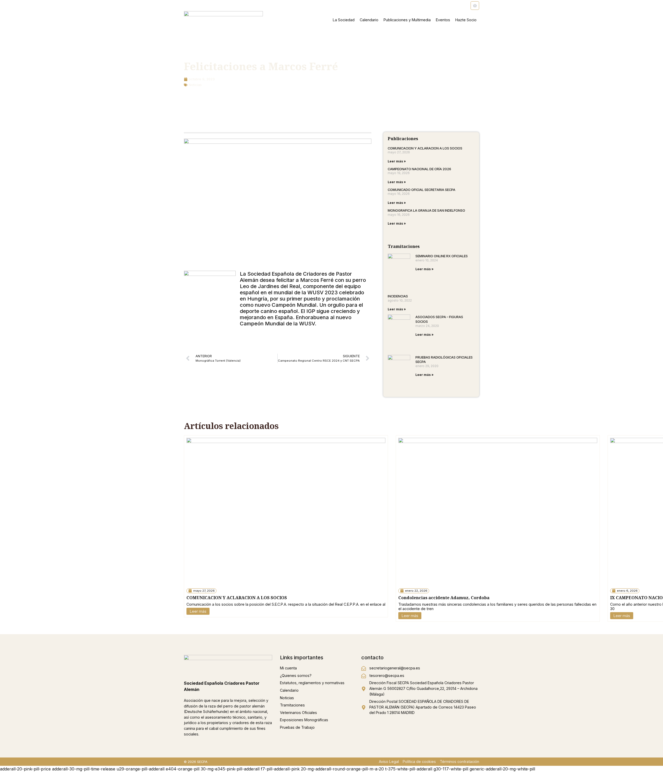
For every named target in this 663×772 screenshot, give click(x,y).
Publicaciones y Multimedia (407, 20)
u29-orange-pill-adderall (140, 768)
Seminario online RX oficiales (441, 256)
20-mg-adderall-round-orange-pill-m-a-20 (342, 768)
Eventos (443, 20)
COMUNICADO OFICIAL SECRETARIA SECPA (421, 190)
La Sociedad (344, 20)
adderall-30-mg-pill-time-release (83, 768)
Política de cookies (419, 761)
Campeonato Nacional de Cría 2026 (419, 169)
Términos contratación (459, 761)
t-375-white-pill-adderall (408, 768)
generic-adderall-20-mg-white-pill (502, 768)
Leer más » (397, 161)
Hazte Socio (466, 20)
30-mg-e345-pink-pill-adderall (230, 768)
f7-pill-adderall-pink (280, 768)
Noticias (195, 85)
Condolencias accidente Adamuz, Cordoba (443, 598)
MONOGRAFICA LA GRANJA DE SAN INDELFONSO (426, 210)
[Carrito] (475, 5)
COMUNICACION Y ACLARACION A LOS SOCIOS (425, 148)
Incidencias (398, 296)
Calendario (369, 20)
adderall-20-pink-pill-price (25, 768)
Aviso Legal (389, 761)
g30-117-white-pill (451, 768)
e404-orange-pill (182, 768)
